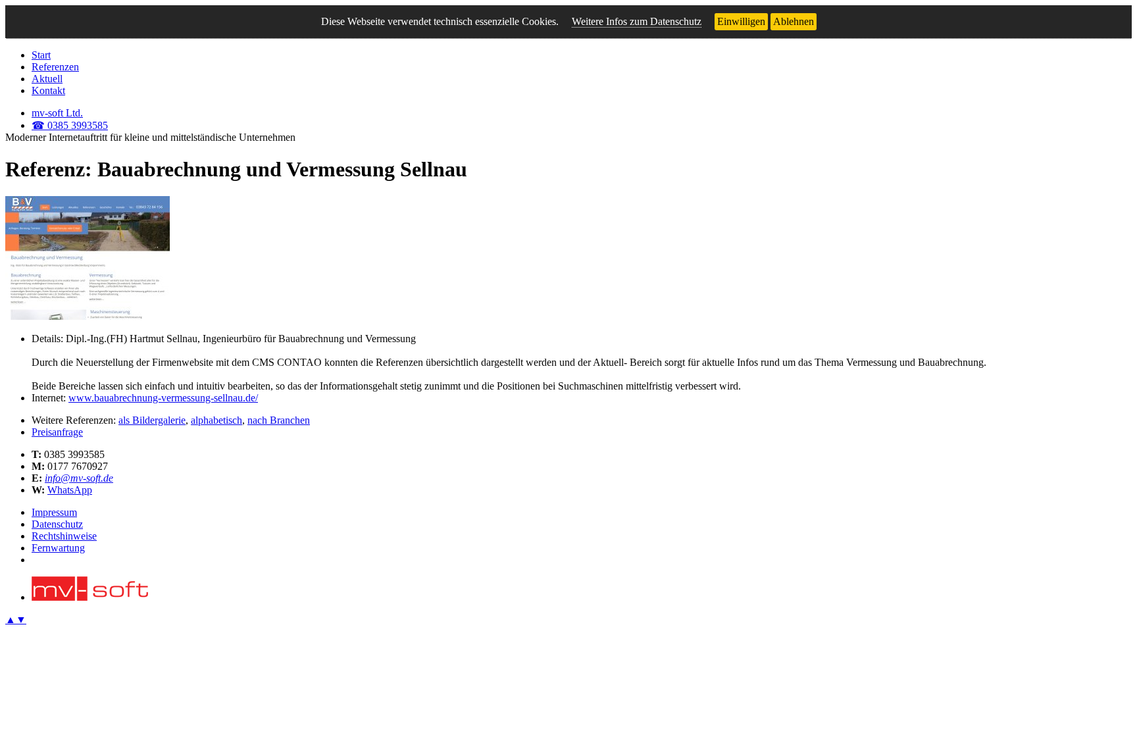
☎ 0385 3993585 (70, 125)
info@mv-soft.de (79, 478)
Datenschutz (57, 524)
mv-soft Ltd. (57, 112)
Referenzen (55, 66)
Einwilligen (741, 21)
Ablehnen (793, 21)
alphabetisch (216, 420)
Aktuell (47, 78)
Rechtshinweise (64, 536)
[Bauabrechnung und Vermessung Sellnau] (87, 316)
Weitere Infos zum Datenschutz (636, 21)
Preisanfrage (57, 432)
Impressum (54, 512)
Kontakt (48, 90)
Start (41, 55)
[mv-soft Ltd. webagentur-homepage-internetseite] (90, 597)
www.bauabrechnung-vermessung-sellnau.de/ (163, 397)
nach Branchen (278, 420)
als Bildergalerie (152, 420)
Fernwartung (58, 547)
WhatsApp (69, 489)
